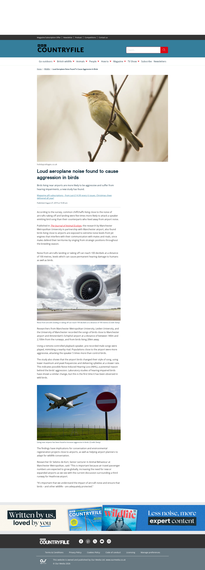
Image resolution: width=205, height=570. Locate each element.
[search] (164, 50)
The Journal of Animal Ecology (66, 225)
